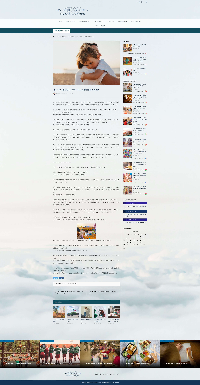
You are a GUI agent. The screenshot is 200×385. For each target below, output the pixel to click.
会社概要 (97, 374)
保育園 (73, 284)
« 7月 (124, 248)
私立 (76, 284)
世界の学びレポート (84, 21)
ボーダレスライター (136, 21)
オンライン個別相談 (100, 25)
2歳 (70, 284)
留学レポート (111, 21)
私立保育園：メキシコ (62, 31)
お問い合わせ (104, 374)
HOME (60, 21)
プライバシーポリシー (115, 374)
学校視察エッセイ (122, 21)
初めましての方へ (70, 21)
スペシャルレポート (98, 21)
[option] (20, 354)
